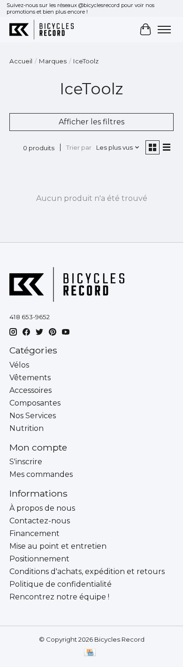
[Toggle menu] (164, 29)
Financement (34, 533)
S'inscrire (25, 461)
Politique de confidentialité (60, 584)
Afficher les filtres (91, 121)
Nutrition (26, 428)
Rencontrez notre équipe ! (59, 596)
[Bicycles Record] (41, 29)
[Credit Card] (90, 653)
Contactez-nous (39, 520)
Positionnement (39, 558)
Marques (53, 61)
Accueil (20, 61)
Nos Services (32, 415)
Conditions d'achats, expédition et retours (87, 571)
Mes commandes (41, 474)
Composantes (35, 403)
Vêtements (30, 377)
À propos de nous (42, 508)
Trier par (79, 147)
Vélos (19, 364)
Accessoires (30, 390)
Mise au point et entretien (58, 546)
